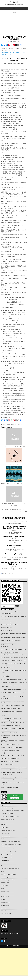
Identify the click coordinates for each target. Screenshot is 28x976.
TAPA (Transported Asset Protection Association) (13, 767)
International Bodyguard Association (10, 725)
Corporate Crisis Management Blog (10, 816)
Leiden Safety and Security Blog (9, 851)
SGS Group (3, 888)
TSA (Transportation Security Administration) (12, 777)
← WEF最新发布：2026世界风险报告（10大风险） (12, 509)
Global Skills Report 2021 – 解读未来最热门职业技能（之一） (14, 563)
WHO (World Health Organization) (9, 787)
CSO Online (4, 822)
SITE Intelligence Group (7, 764)
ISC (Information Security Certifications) (11, 732)
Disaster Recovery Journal (8, 830)
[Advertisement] (14, 25)
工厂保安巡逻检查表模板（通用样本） (14, 518)
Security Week (4, 885)
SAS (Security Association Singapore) (10, 758)
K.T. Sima (10, 41)
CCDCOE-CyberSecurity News (8, 807)
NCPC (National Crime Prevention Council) (12, 747)
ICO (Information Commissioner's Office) (11, 711)
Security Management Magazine (9, 879)
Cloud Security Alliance (7, 667)
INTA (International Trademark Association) (12, 722)
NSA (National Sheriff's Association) (10, 750)
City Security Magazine (7, 813)
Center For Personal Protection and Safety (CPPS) (13, 660)
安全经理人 (14, 2)
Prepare (3, 865)
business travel (10, 424)
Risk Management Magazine (8, 874)
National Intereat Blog (6, 854)
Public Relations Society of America (10, 868)
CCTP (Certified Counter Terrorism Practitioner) (13, 655)
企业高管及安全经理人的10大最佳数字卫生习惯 (14, 446)
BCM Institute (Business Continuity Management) (13, 649)
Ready (2, 871)
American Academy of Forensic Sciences (11, 622)
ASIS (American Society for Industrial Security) (13, 637)
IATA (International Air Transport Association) (13, 705)
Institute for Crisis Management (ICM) (10, 841)
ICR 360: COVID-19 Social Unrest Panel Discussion (14, 483)
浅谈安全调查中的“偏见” (14, 464)
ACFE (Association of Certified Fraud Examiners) (13, 616)
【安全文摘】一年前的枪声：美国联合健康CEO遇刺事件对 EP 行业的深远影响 (14, 527)
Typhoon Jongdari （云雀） (14, 554)
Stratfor (3, 899)
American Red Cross (6, 630)
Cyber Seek (4, 824)
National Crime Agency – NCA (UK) (10, 744)
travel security (18, 424)
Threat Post (4, 908)
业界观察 (14, 12)
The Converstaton (5, 902)
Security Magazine (5, 877)
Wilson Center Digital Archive (8, 910)
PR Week (3, 863)
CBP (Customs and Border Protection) (10, 652)
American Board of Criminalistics (9, 624)
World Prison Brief (6, 913)
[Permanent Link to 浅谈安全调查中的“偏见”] (14, 455)
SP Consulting (4, 894)
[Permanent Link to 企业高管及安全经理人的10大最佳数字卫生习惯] (14, 436)
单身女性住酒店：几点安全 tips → (19, 511)
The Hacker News (5, 905)
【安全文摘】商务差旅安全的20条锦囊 (14, 38)
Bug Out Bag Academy (6, 805)
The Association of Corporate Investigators (12, 769)
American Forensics (6, 627)
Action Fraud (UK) (5, 619)
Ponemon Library (5, 860)
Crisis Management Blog (7, 819)
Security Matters (5, 882)
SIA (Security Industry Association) (10, 761)
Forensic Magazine (6, 836)
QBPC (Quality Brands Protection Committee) (12, 755)
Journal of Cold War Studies (8, 849)
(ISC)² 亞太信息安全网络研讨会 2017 (14, 537)
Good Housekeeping (6, 838)
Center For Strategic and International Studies (12, 810)
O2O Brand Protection (6, 857)
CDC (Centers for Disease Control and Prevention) (14, 657)
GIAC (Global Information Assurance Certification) (14, 682)
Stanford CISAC (5, 896)
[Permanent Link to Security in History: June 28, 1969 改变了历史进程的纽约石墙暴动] (14, 494)
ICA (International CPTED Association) (11, 708)
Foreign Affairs (5, 833)
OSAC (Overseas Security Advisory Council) (12, 753)
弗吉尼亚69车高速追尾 (14, 545)
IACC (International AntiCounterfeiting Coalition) (13, 689)
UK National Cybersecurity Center (9, 779)
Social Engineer (5, 891)
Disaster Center (5, 827)
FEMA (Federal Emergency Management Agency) (13, 679)
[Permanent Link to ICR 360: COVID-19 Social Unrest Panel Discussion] (14, 474)
